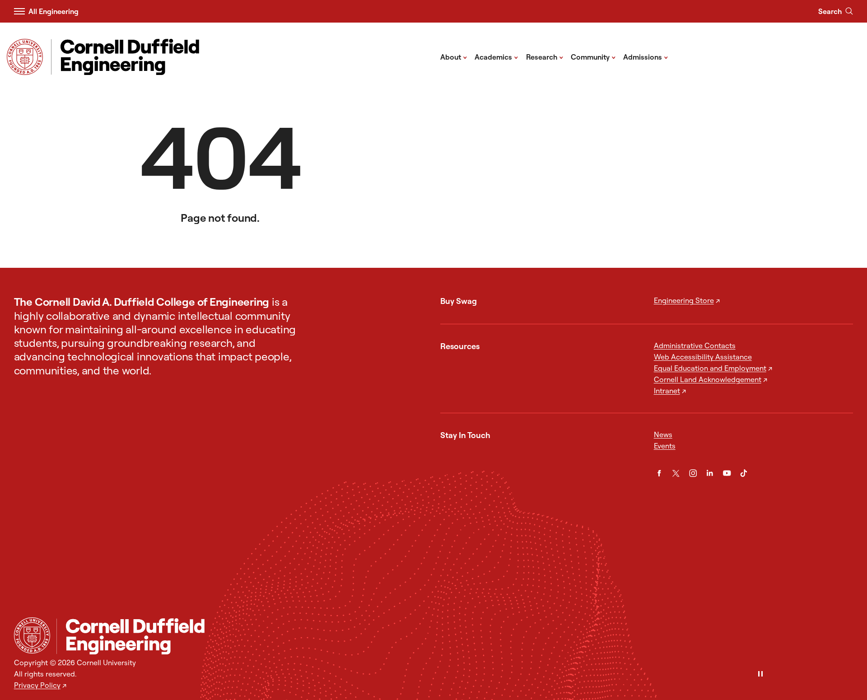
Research (545, 56)
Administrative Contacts (695, 345)
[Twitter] (676, 473)
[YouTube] (727, 473)
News (663, 434)
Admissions (645, 56)
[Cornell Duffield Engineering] (454, 636)
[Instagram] (693, 473)
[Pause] (760, 674)
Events (665, 445)
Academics (496, 56)
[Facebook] (659, 473)
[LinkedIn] (709, 473)
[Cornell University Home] (32, 635)
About (453, 56)
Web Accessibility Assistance (703, 356)
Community (593, 56)
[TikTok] (743, 473)
